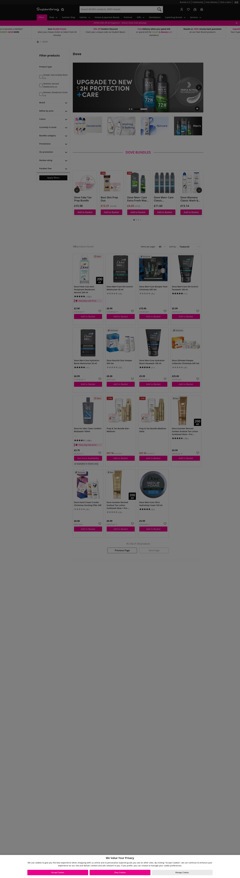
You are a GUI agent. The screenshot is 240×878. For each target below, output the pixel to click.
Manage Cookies (182, 872)
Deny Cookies (120, 872)
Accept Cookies (57, 872)
